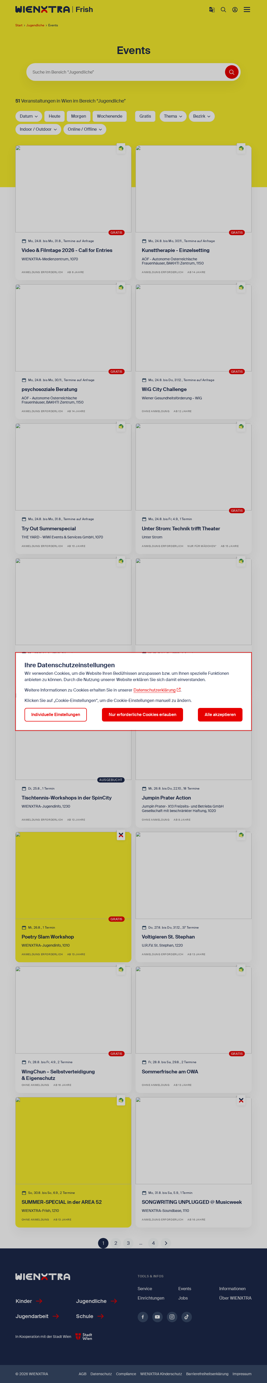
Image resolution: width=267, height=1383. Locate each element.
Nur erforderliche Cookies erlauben (142, 714)
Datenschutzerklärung (155, 690)
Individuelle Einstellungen (55, 714)
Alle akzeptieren (220, 714)
